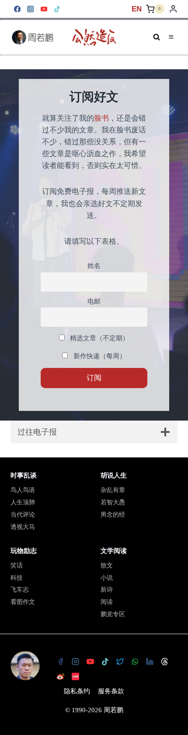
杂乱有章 (113, 490)
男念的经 (113, 514)
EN (137, 9)
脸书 (101, 118)
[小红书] (75, 676)
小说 (107, 577)
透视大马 (22, 527)
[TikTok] (57, 9)
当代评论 (22, 514)
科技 (16, 577)
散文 (107, 565)
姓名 (94, 265)
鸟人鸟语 (22, 490)
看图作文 (22, 602)
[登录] (173, 9)
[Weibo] (60, 676)
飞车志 (19, 589)
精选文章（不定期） (98, 338)
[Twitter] (119, 661)
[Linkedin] (149, 661)
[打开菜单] (171, 37)
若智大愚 (113, 502)
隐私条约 (77, 691)
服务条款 (111, 691)
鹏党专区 (113, 614)
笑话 (16, 565)
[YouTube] (44, 9)
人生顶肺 (22, 502)
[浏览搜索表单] (156, 37)
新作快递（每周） (99, 356)
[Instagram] (31, 9)
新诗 (107, 589)
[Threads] (164, 661)
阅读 (107, 602)
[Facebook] (17, 9)
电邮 (94, 301)
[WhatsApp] (134, 661)
